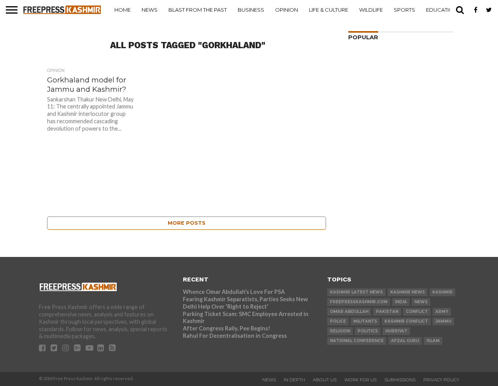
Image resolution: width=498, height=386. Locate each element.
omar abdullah (349, 311)
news (421, 301)
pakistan (387, 311)
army (441, 311)
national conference (357, 340)
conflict (417, 311)
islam (433, 340)
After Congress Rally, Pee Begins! (226, 328)
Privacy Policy (441, 380)
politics (368, 331)
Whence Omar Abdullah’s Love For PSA (234, 291)
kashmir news (407, 292)
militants (365, 321)
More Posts (186, 223)
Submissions (400, 380)
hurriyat (396, 331)
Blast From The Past (197, 10)
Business (251, 10)
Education (441, 10)
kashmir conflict (406, 321)
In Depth (294, 380)
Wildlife (371, 10)
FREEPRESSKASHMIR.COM (359, 301)
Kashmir (442, 292)
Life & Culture (328, 10)
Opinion (286, 10)
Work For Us (360, 380)
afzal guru (405, 340)
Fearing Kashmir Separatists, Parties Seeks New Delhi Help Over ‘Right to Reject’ (245, 303)
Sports (404, 10)
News (150, 10)
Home (122, 10)
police (338, 321)
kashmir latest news (356, 292)
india (401, 301)
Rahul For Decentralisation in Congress (235, 335)
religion (340, 331)
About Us (325, 380)
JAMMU (443, 321)
